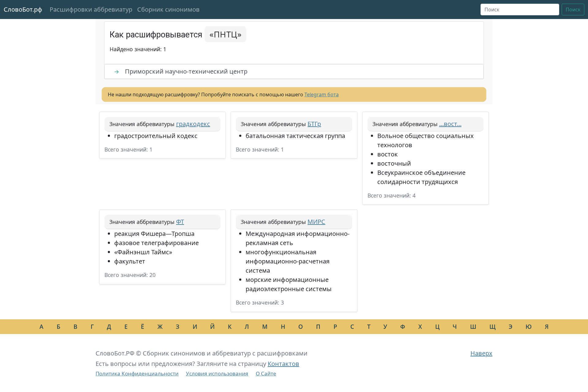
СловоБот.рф (23, 9)
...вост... (450, 124)
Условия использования (217, 373)
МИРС (316, 221)
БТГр (314, 124)
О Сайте (266, 373)
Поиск (573, 9)
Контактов (283, 363)
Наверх (481, 353)
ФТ (180, 221)
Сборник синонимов (168, 9)
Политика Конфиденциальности (137, 373)
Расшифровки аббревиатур (91, 9)
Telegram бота (321, 94)
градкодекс (193, 124)
